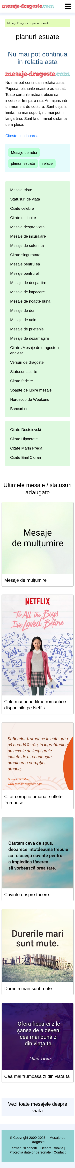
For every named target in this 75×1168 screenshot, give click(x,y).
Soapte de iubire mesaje (31, 390)
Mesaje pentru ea (25, 264)
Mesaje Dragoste (18, 23)
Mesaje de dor (22, 310)
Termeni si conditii (24, 1148)
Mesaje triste (21, 190)
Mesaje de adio (24, 152)
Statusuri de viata (25, 199)
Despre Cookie (51, 1148)
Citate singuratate (25, 255)
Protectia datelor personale (30, 1152)
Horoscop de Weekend (29, 399)
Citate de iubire (23, 218)
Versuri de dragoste (27, 362)
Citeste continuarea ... (24, 136)
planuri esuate (23, 163)
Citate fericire (21, 381)
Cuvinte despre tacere (26, 894)
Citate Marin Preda (26, 448)
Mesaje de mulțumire (25, 580)
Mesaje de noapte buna (30, 301)
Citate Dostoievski (25, 429)
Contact (60, 1152)
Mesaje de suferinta (27, 245)
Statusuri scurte (23, 371)
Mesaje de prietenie (27, 329)
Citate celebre (22, 208)
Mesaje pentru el (24, 273)
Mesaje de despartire (28, 283)
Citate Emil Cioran (25, 457)
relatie (47, 163)
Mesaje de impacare (27, 292)
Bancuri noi (19, 409)
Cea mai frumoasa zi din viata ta (37, 1076)
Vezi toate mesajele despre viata (37, 1107)
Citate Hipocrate (24, 439)
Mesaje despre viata (27, 227)
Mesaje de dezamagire (29, 338)
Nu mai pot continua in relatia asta (37, 57)
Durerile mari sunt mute (28, 988)
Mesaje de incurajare (28, 236)
